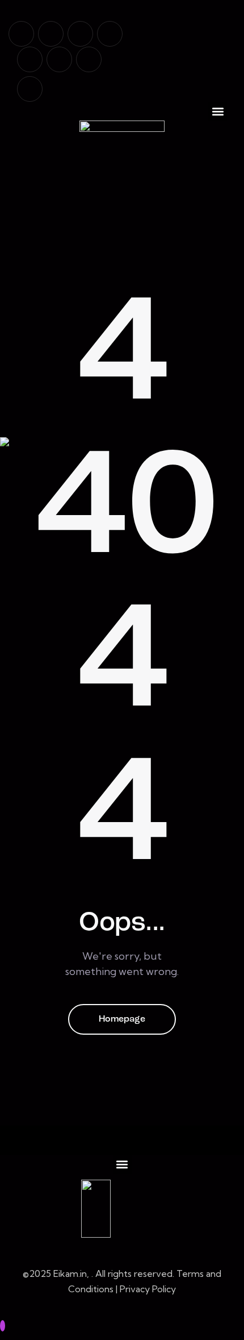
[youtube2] (51, 34)
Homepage (122, 1019)
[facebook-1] (21, 34)
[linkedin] (80, 34)
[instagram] (110, 34)
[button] (217, 111)
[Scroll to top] (2, 1325)
